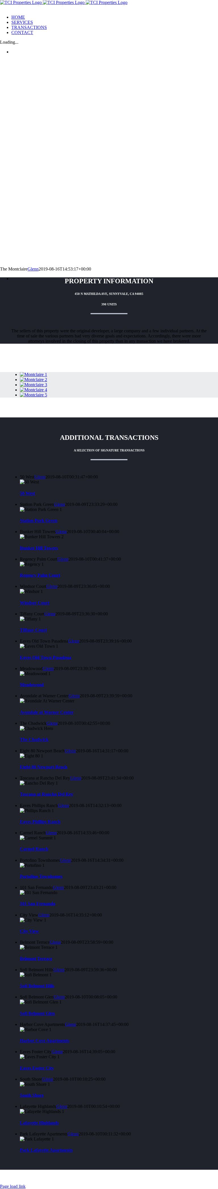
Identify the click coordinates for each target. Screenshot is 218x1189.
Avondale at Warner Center (47, 712)
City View (29, 931)
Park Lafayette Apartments (46, 1150)
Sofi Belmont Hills (37, 985)
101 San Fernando (37, 903)
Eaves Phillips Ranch (40, 821)
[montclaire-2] (33, 379)
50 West (27, 493)
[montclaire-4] (33, 389)
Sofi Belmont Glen (37, 1013)
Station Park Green (38, 520)
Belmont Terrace (36, 958)
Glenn (33, 269)
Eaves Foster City (37, 1068)
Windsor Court (34, 602)
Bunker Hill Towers (39, 548)
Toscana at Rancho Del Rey (46, 794)
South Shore (32, 1095)
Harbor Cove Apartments (44, 1040)
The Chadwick (34, 739)
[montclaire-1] (33, 374)
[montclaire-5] (33, 394)
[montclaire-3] (33, 384)
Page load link (13, 1186)
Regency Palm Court (40, 575)
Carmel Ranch (34, 848)
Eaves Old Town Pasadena (45, 657)
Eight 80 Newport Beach (43, 766)
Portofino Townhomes (41, 876)
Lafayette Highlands (39, 1122)
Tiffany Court (33, 630)
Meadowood (32, 684)
